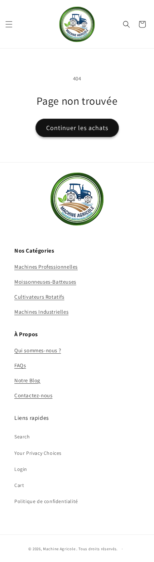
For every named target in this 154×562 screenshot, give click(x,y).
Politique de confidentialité (46, 501)
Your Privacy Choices (38, 453)
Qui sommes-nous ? (37, 350)
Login (20, 469)
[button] (9, 24)
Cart (19, 485)
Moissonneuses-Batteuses (45, 281)
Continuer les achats (77, 128)
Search (22, 436)
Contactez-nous (33, 395)
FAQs (20, 365)
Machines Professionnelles (46, 266)
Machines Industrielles (41, 311)
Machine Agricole (59, 548)
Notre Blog (27, 380)
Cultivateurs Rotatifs (39, 296)
